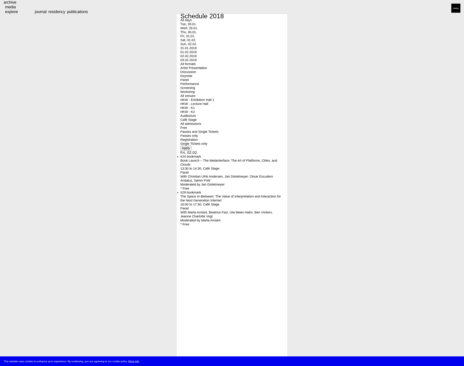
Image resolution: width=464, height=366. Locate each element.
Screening (187, 88)
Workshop (187, 92)
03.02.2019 (188, 60)
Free (183, 128)
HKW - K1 (187, 108)
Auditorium (188, 116)
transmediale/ (14, 8)
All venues (187, 96)
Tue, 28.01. (188, 24)
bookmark (194, 156)
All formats (188, 64)
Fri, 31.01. (187, 36)
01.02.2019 (188, 52)
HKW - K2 (187, 112)
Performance (189, 84)
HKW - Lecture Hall (194, 104)
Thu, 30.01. (188, 32)
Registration (189, 140)
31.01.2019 (188, 48)
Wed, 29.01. (189, 28)
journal (41, 11)
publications (77, 11)
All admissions (190, 124)
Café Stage (188, 120)
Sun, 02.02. (188, 44)
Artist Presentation (193, 68)
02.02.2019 (188, 56)
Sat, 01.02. (188, 40)
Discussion (188, 72)
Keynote (186, 76)
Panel (184, 80)
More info (133, 361)
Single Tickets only (193, 143)
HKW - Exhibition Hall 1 (197, 100)
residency (56, 11)
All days (186, 20)
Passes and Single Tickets (199, 132)
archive (10, 2)
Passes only (189, 136)
